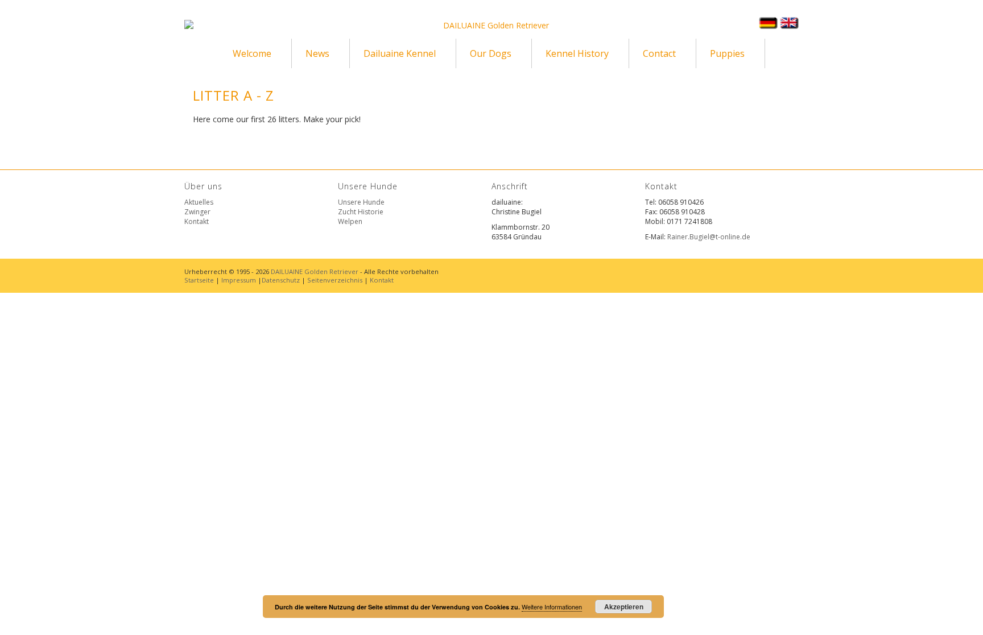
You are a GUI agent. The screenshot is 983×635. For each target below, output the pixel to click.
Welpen (350, 221)
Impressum (238, 280)
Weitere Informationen (552, 606)
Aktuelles (198, 202)
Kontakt (196, 221)
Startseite (199, 280)
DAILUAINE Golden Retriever (314, 271)
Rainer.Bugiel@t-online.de (708, 237)
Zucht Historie (360, 212)
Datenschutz (281, 280)
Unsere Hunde (361, 202)
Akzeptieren (623, 606)
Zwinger (197, 212)
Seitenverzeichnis (334, 280)
